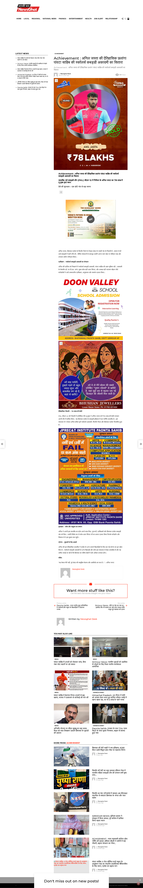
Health (88, 19)
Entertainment (76, 19)
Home (18, 19)
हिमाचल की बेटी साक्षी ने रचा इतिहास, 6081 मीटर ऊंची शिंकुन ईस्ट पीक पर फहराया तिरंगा (108, 748)
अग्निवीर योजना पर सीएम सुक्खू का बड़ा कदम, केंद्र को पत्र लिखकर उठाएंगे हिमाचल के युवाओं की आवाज (71, 730)
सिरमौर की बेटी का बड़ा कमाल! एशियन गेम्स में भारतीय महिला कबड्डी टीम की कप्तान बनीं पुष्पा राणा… (109, 772)
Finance (62, 19)
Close (140, 880)
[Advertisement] (71, 35)
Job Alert (98, 19)
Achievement (73, 743)
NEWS (56, 659)
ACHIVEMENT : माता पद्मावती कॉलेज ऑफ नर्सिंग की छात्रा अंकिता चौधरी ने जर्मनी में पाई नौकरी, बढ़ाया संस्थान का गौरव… (109, 841)
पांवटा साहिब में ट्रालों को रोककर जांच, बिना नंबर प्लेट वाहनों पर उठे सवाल (70, 663)
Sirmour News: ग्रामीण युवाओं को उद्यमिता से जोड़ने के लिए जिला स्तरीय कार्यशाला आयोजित (109, 664)
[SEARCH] (125, 18)
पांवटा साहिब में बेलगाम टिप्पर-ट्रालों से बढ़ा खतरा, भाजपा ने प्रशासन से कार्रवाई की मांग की (71, 696)
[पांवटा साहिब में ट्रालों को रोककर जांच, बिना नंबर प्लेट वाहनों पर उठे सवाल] (71, 647)
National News (49, 19)
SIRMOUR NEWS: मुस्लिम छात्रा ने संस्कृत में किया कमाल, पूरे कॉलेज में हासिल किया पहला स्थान (107, 818)
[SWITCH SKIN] (85, 8)
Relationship (111, 19)
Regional (36, 19)
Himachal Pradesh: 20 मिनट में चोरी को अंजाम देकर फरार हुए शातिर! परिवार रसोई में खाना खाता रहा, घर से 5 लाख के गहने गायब (109, 697)
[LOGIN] (128, 19)
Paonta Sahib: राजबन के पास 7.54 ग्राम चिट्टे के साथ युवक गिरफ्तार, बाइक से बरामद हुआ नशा (109, 730)
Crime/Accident (98, 692)
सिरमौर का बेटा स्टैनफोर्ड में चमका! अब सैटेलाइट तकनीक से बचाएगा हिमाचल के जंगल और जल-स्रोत (109, 795)
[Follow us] (122, 19)
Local (26, 19)
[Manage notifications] (138, 883)
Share (56, 80)
